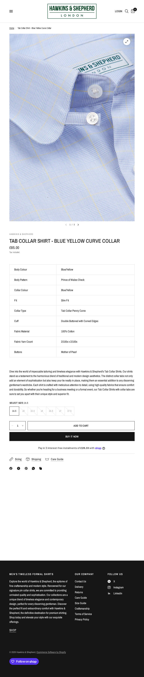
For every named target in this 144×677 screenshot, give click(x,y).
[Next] (78, 225)
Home (11, 28)
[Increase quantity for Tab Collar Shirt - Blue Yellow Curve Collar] (23, 425)
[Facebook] (11, 468)
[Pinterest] (27, 468)
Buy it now (72, 436)
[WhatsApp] (34, 468)
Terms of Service (83, 614)
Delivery (79, 587)
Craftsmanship (82, 608)
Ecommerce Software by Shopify (51, 652)
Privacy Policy (82, 619)
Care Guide (81, 598)
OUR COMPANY (84, 574)
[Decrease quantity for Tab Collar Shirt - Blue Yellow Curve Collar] (12, 425)
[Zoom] (126, 41)
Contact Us (80, 581)
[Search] (127, 11)
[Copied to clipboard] (41, 468)
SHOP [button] (12, 630)
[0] (132, 11)
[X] (19, 468)
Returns (79, 592)
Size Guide (80, 603)
